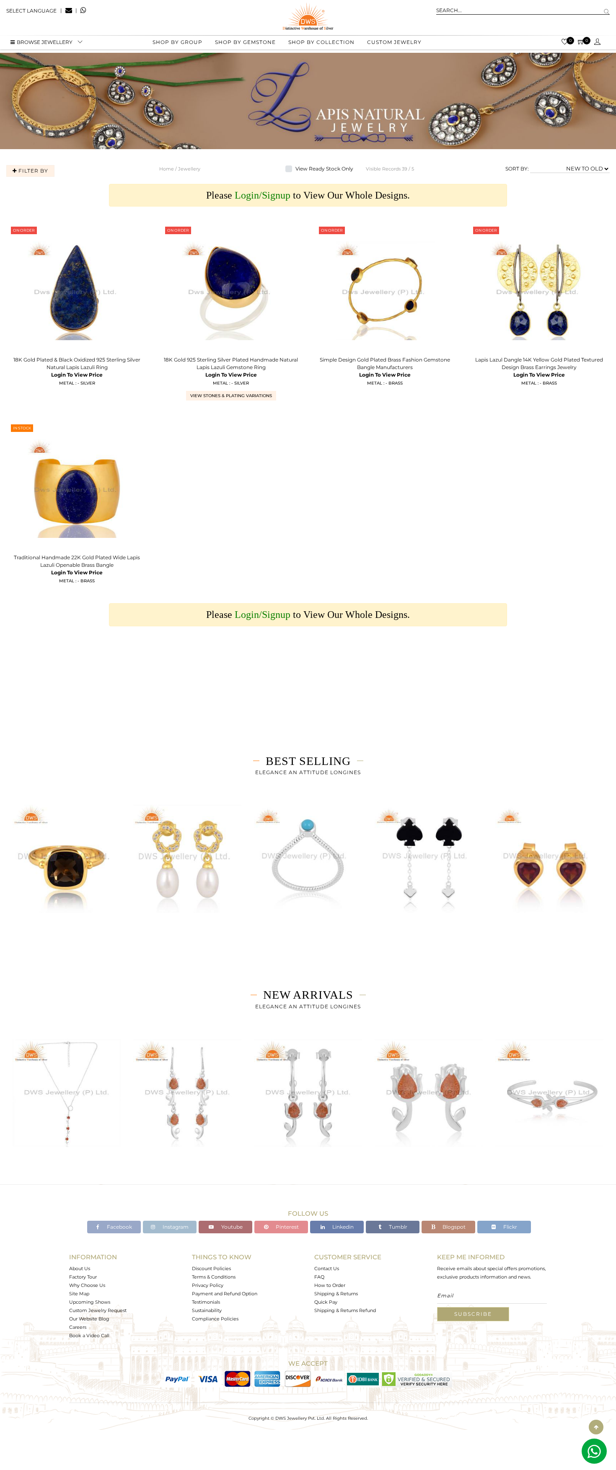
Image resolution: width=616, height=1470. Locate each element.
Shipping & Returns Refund (345, 1310)
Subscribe (473, 1314)
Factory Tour (83, 1277)
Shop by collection (321, 42)
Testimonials (206, 1302)
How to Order (329, 1285)
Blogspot (453, 1227)
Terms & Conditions (214, 1277)
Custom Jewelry (394, 42)
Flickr (509, 1227)
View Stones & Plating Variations (231, 395)
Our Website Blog (89, 1319)
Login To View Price (77, 375)
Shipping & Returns (336, 1294)
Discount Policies (211, 1268)
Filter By (32, 171)
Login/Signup (262, 195)
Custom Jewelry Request (98, 1310)
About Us (79, 1268)
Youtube (231, 1227)
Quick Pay (325, 1302)
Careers (77, 1327)
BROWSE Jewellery (44, 42)
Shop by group (177, 42)
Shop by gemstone (245, 42)
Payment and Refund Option (224, 1294)
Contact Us (326, 1268)
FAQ (319, 1277)
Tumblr (397, 1227)
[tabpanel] (66, 869)
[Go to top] (596, 1427)
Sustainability (207, 1310)
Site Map (79, 1294)
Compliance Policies (215, 1319)
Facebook (119, 1227)
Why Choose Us (87, 1285)
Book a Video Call (89, 1335)
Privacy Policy (207, 1285)
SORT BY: (517, 168)
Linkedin (342, 1227)
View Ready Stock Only (324, 168)
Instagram (175, 1227)
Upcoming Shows (89, 1302)
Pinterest (286, 1227)
